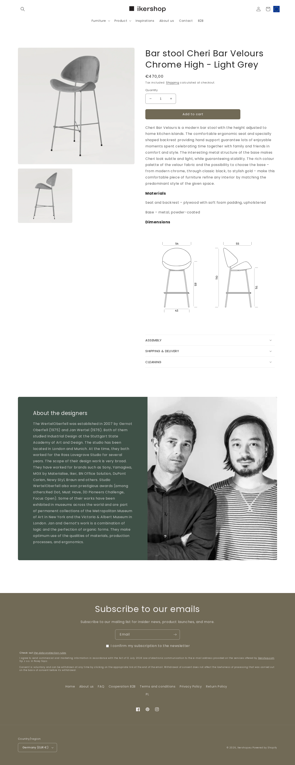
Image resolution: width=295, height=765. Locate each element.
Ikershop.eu (244, 747)
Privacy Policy (191, 686)
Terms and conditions (157, 686)
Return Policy (216, 686)
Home (70, 686)
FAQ (101, 686)
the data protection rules (50, 653)
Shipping (172, 82)
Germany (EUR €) (35, 747)
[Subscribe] (175, 634)
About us (86, 686)
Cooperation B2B (122, 686)
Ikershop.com (266, 658)
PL (147, 694)
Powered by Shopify (264, 747)
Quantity (151, 90)
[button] (22, 9)
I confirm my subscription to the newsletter (150, 645)
